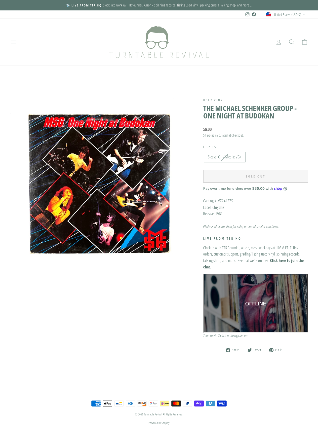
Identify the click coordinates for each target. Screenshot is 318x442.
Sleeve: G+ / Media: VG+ (224, 157)
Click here (278, 260)
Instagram (237, 335)
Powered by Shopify (159, 423)
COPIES (210, 147)
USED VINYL (214, 100)
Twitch (222, 335)
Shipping (208, 135)
